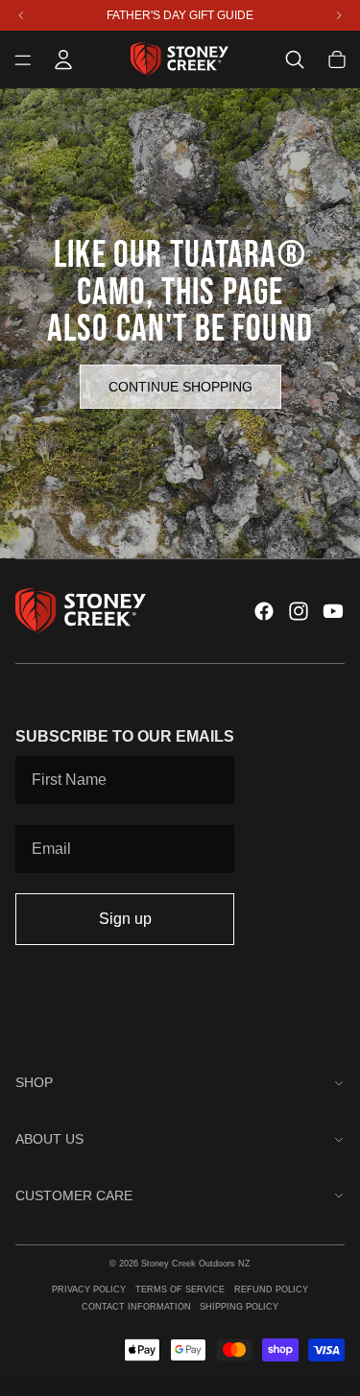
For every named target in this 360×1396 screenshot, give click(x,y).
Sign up (125, 919)
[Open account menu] (63, 59)
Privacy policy (89, 1289)
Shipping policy (239, 1307)
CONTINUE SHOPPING (180, 386)
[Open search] (295, 59)
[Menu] (23, 59)
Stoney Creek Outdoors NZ (196, 1263)
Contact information (136, 1307)
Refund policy (271, 1289)
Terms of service (180, 1289)
